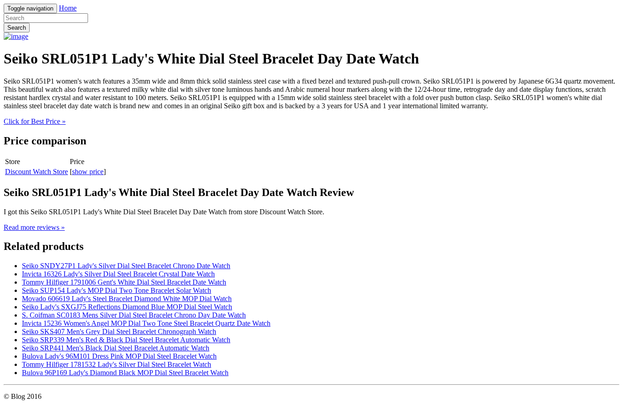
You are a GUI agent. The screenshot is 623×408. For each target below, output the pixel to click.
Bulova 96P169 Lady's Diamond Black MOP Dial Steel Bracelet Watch (125, 372)
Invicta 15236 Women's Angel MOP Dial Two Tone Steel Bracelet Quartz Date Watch (146, 323)
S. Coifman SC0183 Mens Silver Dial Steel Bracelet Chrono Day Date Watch (134, 315)
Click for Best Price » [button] (35, 121)
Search (16, 27)
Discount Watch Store (36, 171)
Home (68, 8)
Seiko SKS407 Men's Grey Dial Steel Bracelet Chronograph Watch (119, 331)
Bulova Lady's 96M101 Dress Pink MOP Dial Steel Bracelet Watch (119, 356)
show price (88, 171)
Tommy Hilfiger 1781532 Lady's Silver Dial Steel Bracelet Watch (116, 364)
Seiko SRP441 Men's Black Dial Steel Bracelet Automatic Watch (115, 348)
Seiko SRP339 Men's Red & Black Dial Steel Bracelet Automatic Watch (126, 340)
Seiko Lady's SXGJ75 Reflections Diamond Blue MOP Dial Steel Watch (127, 307)
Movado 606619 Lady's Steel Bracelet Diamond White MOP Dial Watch (127, 298)
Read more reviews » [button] (34, 227)
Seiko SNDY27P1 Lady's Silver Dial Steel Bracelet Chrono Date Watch (126, 266)
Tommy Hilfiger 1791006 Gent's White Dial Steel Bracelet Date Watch (124, 282)
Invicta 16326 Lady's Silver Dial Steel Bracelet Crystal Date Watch (118, 274)
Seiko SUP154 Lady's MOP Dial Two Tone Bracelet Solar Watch (116, 290)
